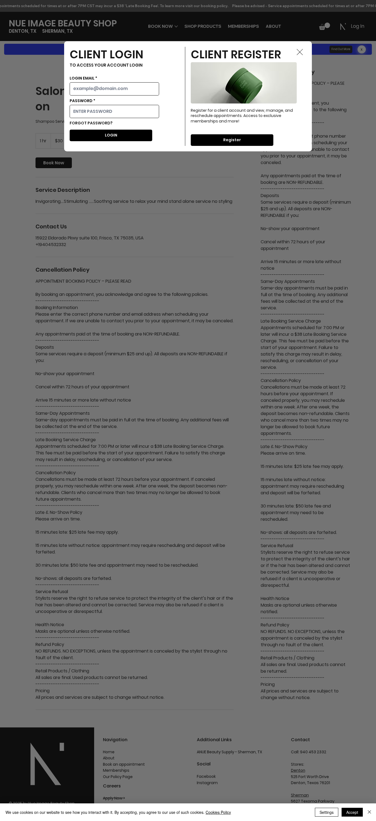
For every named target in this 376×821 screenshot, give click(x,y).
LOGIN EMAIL (82, 78)
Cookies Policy (218, 812)
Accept (352, 812)
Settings (327, 812)
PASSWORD (81, 101)
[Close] (369, 812)
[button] (300, 52)
